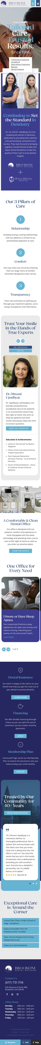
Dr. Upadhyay (20, 347)
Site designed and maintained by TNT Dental (20, 1035)
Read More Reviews (17, 813)
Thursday (9, 1015)
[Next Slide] (23, 341)
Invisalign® (15, 62)
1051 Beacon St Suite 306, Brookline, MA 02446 (16, 988)
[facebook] (7, 994)
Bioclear (14, 67)
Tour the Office (20, 551)
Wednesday (10, 1012)
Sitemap (14, 1032)
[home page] (13, 3)
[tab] (30, 883)
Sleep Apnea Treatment (20, 64)
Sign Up (20, 771)
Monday (9, 1006)
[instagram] (17, 994)
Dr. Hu (20, 351)
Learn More (8, 637)
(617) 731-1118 (14, 982)
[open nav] (38, 3)
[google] (12, 994)
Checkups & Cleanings (20, 60)
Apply (21, 736)
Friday (8, 1018)
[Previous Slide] (18, 341)
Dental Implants (17, 69)
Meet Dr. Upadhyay (19, 428)
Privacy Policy (24, 1032)
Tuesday (9, 1009)
